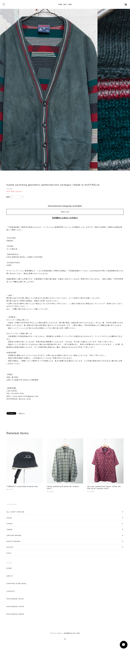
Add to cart (65, 212)
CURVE (9, 524)
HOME (9, 568)
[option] (65, 90)
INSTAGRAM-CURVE (15, 606)
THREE (9, 529)
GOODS (9, 547)
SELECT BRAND (13, 541)
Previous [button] (2, 89)
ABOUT (9, 576)
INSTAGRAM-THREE (15, 614)
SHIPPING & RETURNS (16, 584)
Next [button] (127, 89)
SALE (8, 553)
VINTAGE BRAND (13, 535)
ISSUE (9, 518)
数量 (8, 197)
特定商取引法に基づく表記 (72, 633)
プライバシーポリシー (56, 633)
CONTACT (10, 591)
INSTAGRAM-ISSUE (15, 599)
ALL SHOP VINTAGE (15, 512)
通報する (22, 413)
